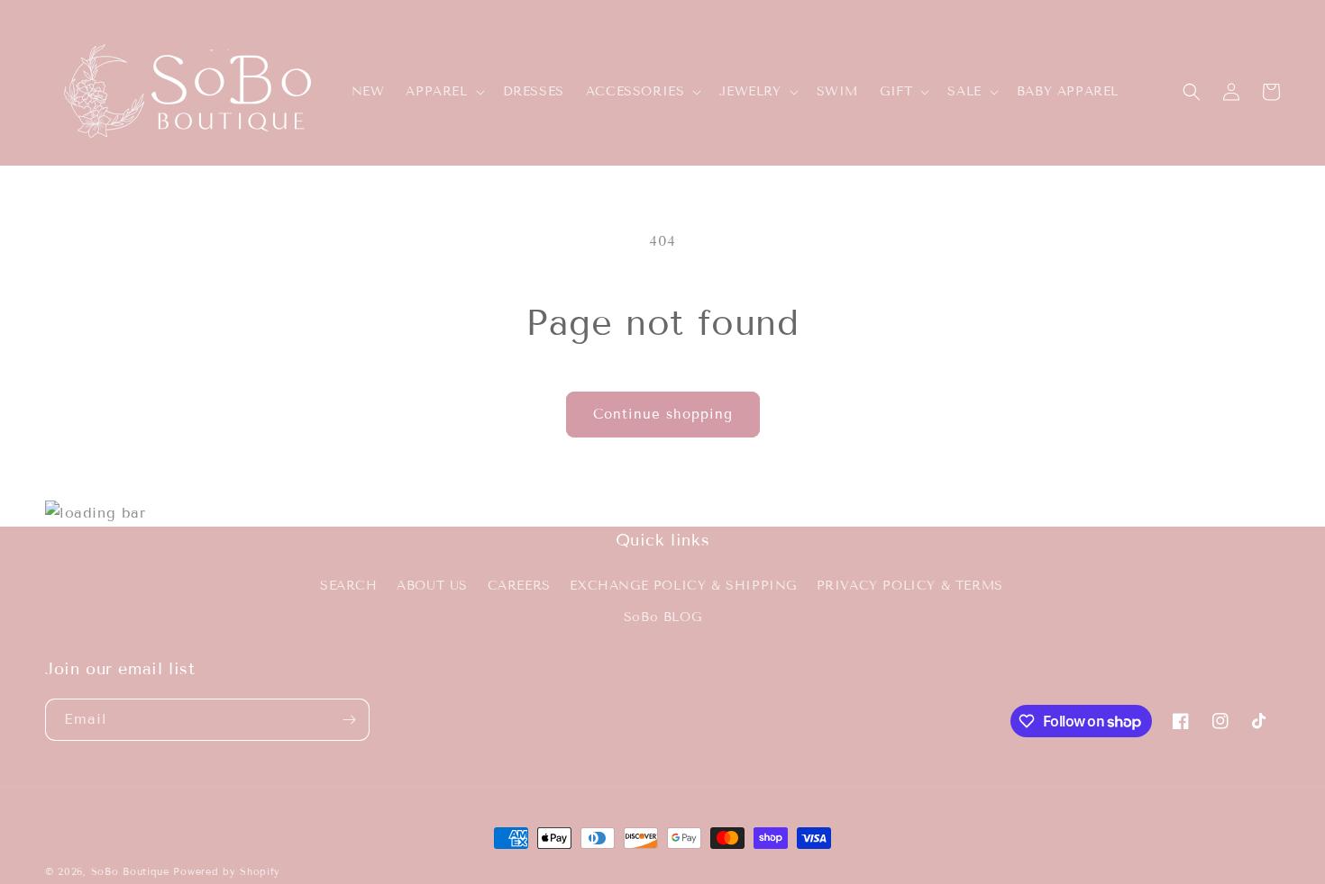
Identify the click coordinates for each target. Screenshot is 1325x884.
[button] (443, 92)
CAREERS (519, 584)
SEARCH (349, 584)
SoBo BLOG (662, 616)
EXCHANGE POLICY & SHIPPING (683, 584)
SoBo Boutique (130, 871)
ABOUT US (432, 584)
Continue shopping (663, 414)
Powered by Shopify (226, 871)
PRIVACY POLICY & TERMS (910, 584)
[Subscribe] (349, 720)
